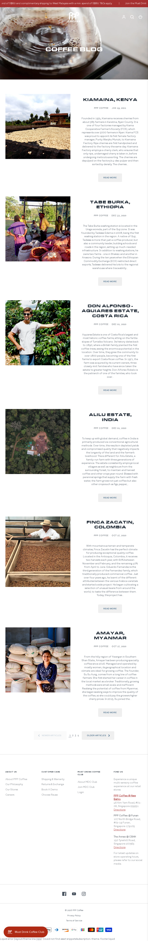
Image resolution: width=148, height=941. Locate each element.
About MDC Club (87, 782)
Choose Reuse (50, 795)
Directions (119, 810)
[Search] (132, 17)
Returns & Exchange (53, 784)
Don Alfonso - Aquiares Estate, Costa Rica (110, 311)
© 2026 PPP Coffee (74, 910)
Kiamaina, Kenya (110, 100)
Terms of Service (74, 921)
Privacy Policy (74, 915)
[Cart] (140, 17)
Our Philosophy (14, 784)
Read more (110, 177)
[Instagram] (84, 894)
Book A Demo (50, 789)
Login (81, 792)
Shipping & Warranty (53, 779)
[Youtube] (74, 894)
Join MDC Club (86, 787)
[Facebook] (64, 894)
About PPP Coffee (16, 779)
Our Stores (11, 789)
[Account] (124, 17)
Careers (9, 795)
